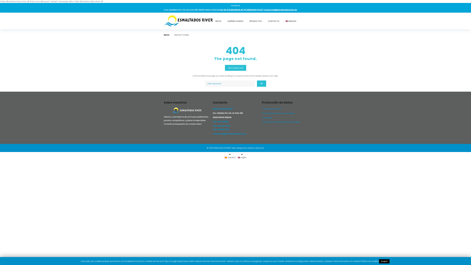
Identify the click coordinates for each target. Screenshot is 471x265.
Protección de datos (271, 108)
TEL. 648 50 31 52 (221, 129)
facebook (235, 5)
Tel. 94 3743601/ (227, 9)
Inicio (218, 21)
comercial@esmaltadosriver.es (280, 9)
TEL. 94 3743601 (221, 121)
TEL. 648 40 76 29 (221, 126)
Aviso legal (267, 117)
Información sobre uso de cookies (278, 113)
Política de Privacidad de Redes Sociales (281, 122)
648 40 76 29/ (243, 9)
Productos (255, 21)
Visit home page (235, 68)
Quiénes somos (235, 21)
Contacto (273, 21)
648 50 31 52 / (256, 9)
